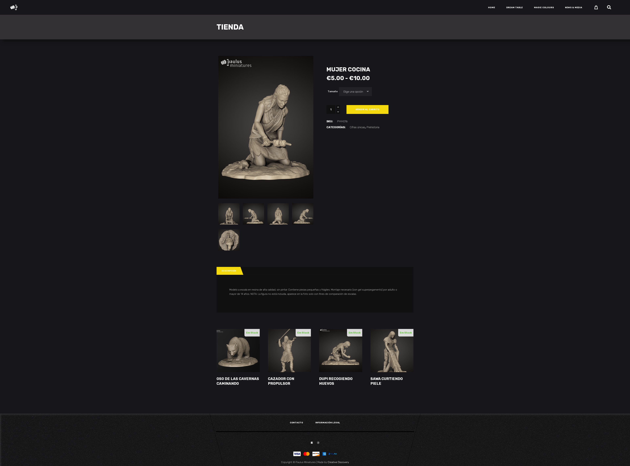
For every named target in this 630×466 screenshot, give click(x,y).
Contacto (296, 422)
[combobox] (355, 91)
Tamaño (333, 91)
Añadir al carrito (367, 109)
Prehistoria (373, 127)
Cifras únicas (357, 127)
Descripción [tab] (229, 271)
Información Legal (327, 422)
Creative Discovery (338, 462)
